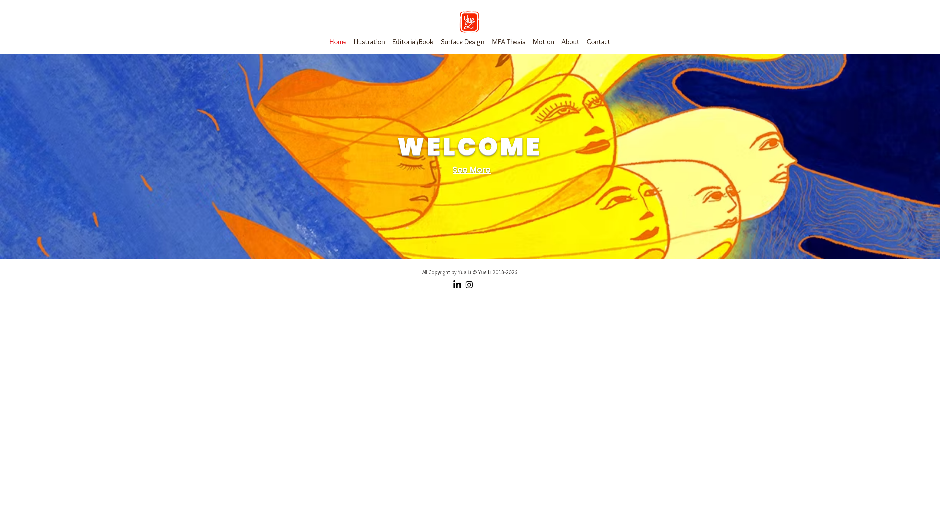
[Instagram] (469, 284)
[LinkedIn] (457, 284)
